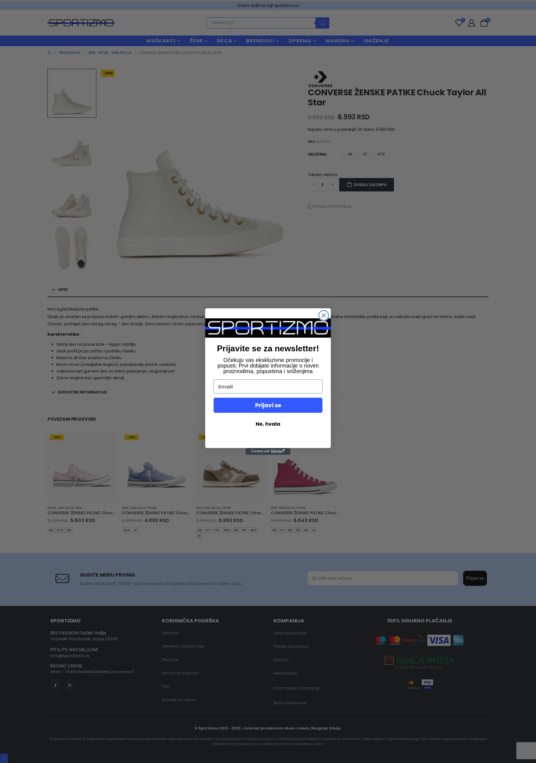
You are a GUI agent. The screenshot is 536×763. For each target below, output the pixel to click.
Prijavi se (268, 405)
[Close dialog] (324, 315)
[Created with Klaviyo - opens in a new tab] (268, 451)
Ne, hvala (268, 423)
